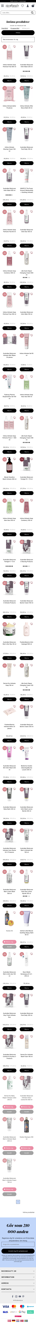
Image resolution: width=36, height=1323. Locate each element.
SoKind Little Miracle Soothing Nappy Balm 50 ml (26, 932)
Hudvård (4, 28)
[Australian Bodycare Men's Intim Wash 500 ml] (9, 876)
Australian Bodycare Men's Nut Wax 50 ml (9, 643)
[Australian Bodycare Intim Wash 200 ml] (27, 52)
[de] (14, 1321)
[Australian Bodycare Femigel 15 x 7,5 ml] (27, 464)
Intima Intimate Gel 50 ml (26, 354)
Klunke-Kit (9, 931)
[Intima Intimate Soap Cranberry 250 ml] (26, 506)
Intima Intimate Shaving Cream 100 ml (9, 149)
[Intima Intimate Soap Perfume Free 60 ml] (9, 217)
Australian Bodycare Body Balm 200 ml (9, 808)
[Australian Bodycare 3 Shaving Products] (27, 547)
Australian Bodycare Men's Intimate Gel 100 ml (26, 850)
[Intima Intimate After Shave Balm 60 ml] (26, 94)
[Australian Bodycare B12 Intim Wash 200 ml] (9, 753)
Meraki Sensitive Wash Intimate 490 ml (9, 478)
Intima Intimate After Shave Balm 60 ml (26, 107)
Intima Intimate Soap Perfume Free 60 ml (9, 230)
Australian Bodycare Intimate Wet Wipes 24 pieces (9, 355)
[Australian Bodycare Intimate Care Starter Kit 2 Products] (9, 835)
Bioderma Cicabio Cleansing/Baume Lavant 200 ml (26, 767)
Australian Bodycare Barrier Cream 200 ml (26, 725)
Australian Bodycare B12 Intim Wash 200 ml (9, 767)
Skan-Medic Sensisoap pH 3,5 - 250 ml (27, 974)
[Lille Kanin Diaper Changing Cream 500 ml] (27, 258)
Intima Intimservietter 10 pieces (9, 107)
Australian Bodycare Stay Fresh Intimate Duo (9, 1015)
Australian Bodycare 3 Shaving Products (26, 560)
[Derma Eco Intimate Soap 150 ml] (9, 670)
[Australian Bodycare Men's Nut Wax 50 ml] (9, 629)
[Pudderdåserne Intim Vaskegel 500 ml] (27, 629)
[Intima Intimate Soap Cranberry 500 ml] (9, 259)
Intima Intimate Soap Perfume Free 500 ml (9, 65)
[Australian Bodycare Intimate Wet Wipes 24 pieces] (9, 340)
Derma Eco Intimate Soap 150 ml (9, 684)
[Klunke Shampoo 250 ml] (26, 1125)
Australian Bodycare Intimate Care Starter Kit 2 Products (9, 850)
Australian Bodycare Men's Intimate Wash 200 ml (9, 1139)
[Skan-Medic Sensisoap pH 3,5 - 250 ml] (27, 959)
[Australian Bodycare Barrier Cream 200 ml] (27, 712)
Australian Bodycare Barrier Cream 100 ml (26, 602)
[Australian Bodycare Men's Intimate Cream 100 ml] (9, 1165)
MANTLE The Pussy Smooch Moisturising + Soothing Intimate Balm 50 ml (26, 190)
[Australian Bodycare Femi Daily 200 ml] (27, 1000)
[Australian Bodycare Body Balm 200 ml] (9, 794)
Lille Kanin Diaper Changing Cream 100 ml (26, 685)
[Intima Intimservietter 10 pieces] (9, 94)
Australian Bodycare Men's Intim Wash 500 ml (9, 891)
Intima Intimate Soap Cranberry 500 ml (9, 272)
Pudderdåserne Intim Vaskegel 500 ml (26, 643)
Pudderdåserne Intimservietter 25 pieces (9, 726)
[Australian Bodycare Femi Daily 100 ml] (27, 134)
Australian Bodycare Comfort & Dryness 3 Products (9, 1056)
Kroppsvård (15, 28)
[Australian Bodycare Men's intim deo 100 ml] (9, 959)
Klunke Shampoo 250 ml (26, 1138)
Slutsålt (9, 947)
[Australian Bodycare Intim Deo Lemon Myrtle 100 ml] (27, 876)
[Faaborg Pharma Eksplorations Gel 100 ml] (9, 381)
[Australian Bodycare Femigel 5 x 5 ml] (9, 547)
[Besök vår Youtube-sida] (19, 1297)
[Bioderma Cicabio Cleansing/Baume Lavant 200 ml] (27, 753)
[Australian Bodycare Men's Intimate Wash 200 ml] (9, 1124)
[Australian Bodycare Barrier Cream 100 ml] (27, 588)
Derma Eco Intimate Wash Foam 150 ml (26, 1055)
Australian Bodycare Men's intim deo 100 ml (9, 974)
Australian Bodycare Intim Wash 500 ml (9, 189)
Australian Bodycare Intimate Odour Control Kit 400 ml (26, 1097)
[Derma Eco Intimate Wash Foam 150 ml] (27, 1041)
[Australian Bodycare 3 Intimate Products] (9, 588)
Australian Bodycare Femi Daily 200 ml (26, 1014)
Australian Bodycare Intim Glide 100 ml (26, 313)
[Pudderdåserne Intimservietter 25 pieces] (9, 712)
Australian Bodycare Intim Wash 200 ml (26, 65)
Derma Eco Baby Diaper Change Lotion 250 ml (9, 1097)
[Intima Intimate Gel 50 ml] (26, 341)
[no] (22, 1321)
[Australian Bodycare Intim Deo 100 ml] (27, 217)
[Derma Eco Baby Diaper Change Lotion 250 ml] (9, 1083)
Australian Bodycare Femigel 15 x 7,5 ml (26, 478)
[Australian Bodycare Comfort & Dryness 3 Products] (9, 1041)
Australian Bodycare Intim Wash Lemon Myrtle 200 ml (26, 809)
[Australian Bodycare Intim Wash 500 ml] (9, 175)
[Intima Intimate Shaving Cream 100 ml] (9, 135)
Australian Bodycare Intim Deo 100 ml (26, 230)
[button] (18, 39)
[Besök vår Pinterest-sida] (23, 1297)
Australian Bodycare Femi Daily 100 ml (26, 148)
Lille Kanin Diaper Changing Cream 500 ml (26, 273)
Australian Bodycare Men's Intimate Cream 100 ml (9, 1180)
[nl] (18, 1321)
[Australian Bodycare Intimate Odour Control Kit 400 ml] (27, 1083)
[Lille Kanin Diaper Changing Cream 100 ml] (27, 670)
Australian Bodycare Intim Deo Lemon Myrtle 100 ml (26, 891)
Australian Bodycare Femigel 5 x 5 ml (9, 560)
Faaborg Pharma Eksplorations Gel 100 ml (9, 396)
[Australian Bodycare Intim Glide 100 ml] (27, 299)
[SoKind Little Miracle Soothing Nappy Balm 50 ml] (26, 918)
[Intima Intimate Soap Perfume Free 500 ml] (9, 52)
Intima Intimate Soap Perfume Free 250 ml (9, 313)
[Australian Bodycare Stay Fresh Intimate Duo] (9, 1000)
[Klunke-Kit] (9, 918)
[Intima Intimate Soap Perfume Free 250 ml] (9, 300)
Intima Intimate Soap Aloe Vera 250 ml (9, 519)
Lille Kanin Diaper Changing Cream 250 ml (26, 438)
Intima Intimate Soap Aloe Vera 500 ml (26, 395)
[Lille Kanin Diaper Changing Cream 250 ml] (27, 423)
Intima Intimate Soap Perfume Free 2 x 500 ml (9, 438)
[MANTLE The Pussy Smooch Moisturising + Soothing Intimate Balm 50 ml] (27, 175)
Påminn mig (9, 942)
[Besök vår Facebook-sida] (12, 1297)
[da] (10, 1321)
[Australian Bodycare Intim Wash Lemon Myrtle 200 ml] (27, 794)
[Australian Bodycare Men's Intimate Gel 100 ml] (27, 835)
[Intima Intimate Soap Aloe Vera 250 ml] (9, 506)
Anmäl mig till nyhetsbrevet (18, 1251)
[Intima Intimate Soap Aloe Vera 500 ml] (26, 382)
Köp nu (9, 80)
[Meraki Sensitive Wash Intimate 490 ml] (9, 465)
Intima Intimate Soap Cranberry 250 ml (26, 519)
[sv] (26, 1321)
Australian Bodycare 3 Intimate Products (9, 602)
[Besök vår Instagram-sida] (16, 1297)
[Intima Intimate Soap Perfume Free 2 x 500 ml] (9, 423)
